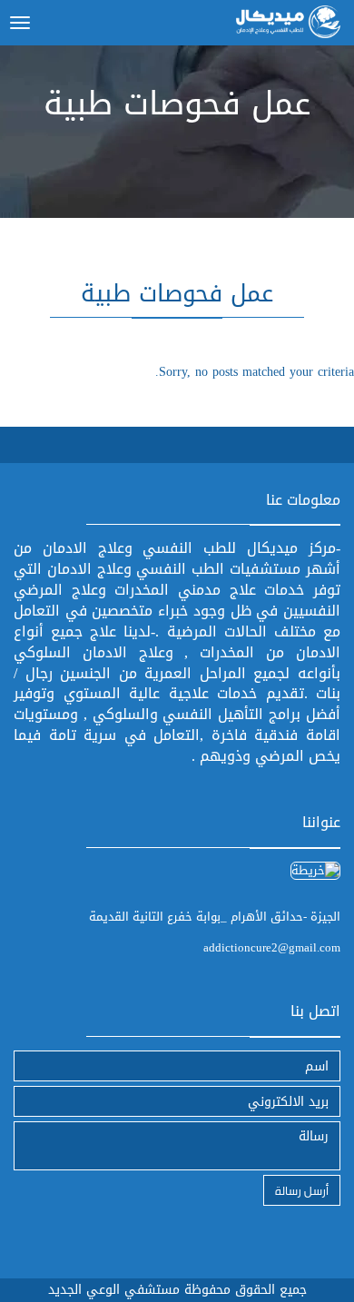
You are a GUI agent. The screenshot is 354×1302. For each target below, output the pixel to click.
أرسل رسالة (302, 1189)
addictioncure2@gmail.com (271, 947)
